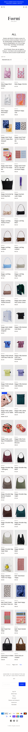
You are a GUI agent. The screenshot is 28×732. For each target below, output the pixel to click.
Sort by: (3, 56)
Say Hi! (14, 691)
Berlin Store (14, 693)
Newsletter (14, 704)
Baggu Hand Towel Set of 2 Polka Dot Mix (20, 139)
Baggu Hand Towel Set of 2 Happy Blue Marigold (7, 139)
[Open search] (4, 7)
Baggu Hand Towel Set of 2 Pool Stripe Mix (6, 167)
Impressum (14, 702)
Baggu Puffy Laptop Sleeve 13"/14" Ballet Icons (7, 412)
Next (21, 664)
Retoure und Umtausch (14, 700)
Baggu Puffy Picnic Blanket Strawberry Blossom (20, 440)
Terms (14, 696)
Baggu (3, 82)
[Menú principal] (2, 7)
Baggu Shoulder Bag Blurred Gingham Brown (7, 495)
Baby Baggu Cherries (21, 84)
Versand (14, 698)
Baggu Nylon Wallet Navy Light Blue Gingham (6, 329)
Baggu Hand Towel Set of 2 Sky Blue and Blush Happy (20, 167)
